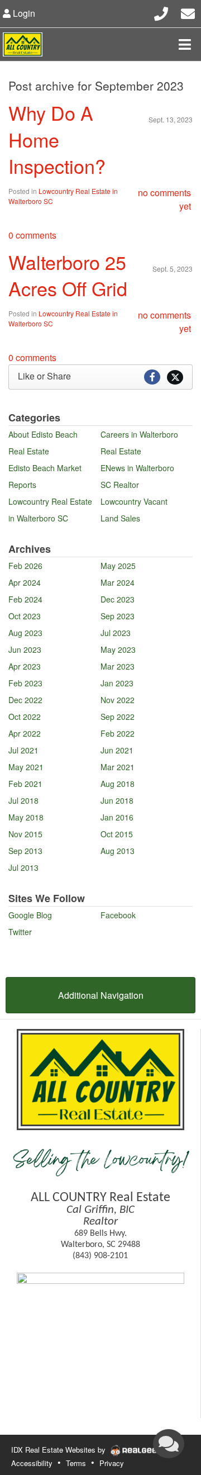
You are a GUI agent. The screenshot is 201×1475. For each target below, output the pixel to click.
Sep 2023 (117, 616)
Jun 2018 (116, 800)
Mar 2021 (117, 766)
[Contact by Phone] (161, 12)
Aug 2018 (117, 783)
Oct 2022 (24, 716)
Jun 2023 (24, 649)
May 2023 (118, 649)
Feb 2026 (25, 565)
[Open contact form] (188, 12)
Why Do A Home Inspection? (57, 139)
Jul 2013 (23, 867)
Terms (76, 1463)
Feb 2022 (117, 733)
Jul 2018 (23, 800)
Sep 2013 (25, 850)
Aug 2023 (25, 632)
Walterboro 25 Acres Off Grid (67, 275)
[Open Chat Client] (168, 1443)
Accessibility (31, 1463)
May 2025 (118, 565)
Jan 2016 (116, 817)
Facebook (118, 915)
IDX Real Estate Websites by (59, 1449)
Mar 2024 (117, 582)
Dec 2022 (25, 699)
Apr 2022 (24, 733)
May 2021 (26, 766)
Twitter (20, 931)
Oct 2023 (24, 616)
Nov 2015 (25, 834)
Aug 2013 (117, 850)
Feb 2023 (25, 683)
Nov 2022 (117, 699)
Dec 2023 (117, 599)
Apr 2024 (24, 582)
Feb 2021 (25, 783)
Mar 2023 (117, 666)
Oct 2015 (116, 834)
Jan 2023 (116, 683)
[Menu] (184, 44)
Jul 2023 (115, 632)
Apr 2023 (24, 666)
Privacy (111, 1463)
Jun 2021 (116, 750)
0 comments (32, 235)
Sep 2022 (117, 716)
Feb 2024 (25, 599)
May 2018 (26, 817)
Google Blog (30, 915)
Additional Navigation (100, 995)
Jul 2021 (23, 750)
